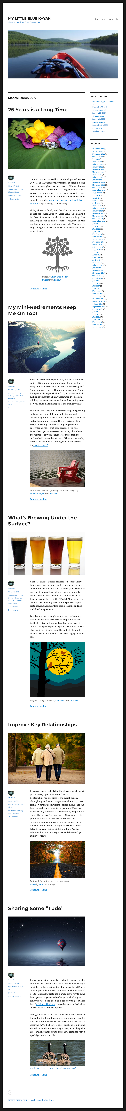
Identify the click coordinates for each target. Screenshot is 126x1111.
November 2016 (98, 301)
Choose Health (14, 192)
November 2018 (98, 245)
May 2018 (96, 257)
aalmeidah (60, 700)
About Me (113, 19)
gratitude (18, 195)
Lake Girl (11, 183)
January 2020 (97, 211)
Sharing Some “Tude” (36, 908)
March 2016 (97, 322)
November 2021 (98, 172)
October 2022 (97, 157)
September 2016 (98, 307)
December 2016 (98, 299)
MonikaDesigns (37, 493)
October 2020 (97, 188)
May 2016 (96, 317)
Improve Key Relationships (42, 725)
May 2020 (96, 201)
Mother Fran (97, 128)
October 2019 (97, 219)
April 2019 (96, 232)
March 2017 (97, 291)
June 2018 (96, 255)
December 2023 (98, 149)
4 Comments (13, 199)
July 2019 (96, 224)
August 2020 (97, 193)
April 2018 (96, 260)
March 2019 (97, 234)
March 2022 (97, 162)
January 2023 (97, 151)
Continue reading (38, 288)
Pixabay (57, 280)
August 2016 (97, 309)
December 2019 (98, 213)
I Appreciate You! (99, 110)
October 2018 (97, 247)
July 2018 (95, 252)
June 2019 (96, 226)
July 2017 (95, 281)
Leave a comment (15, 408)
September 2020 (98, 190)
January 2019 (97, 239)
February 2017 (97, 294)
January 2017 (97, 296)
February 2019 (98, 237)
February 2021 (97, 177)
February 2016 (98, 325)
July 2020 (96, 195)
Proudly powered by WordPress (42, 1100)
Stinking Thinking (45, 1004)
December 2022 (98, 154)
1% (9, 811)
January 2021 (97, 180)
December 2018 (98, 242)
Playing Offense (98, 122)
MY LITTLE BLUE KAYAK (29, 18)
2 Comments (13, 610)
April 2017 (96, 288)
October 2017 (97, 276)
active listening (17, 811)
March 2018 (97, 263)
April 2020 (96, 203)
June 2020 (96, 198)
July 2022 (96, 159)
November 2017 (98, 273)
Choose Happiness (15, 189)
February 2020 (98, 208)
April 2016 (96, 320)
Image (33, 884)
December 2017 (98, 270)
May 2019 (96, 229)
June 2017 (96, 283)
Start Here (100, 19)
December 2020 (98, 182)
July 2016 (96, 312)
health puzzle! (40, 445)
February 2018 (97, 265)
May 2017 (96, 286)
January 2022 (97, 167)
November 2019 (98, 216)
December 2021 (98, 169)
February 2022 (98, 164)
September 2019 (98, 221)
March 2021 (97, 175)
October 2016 (97, 304)
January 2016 (97, 327)
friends (11, 195)
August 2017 (97, 278)
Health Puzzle (13, 402)
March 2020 (97, 206)
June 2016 (96, 314)
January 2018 (97, 268)
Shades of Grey (98, 116)
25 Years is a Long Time (38, 110)
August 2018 (97, 250)
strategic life (13, 606)
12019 (41, 884)
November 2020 (98, 185)
